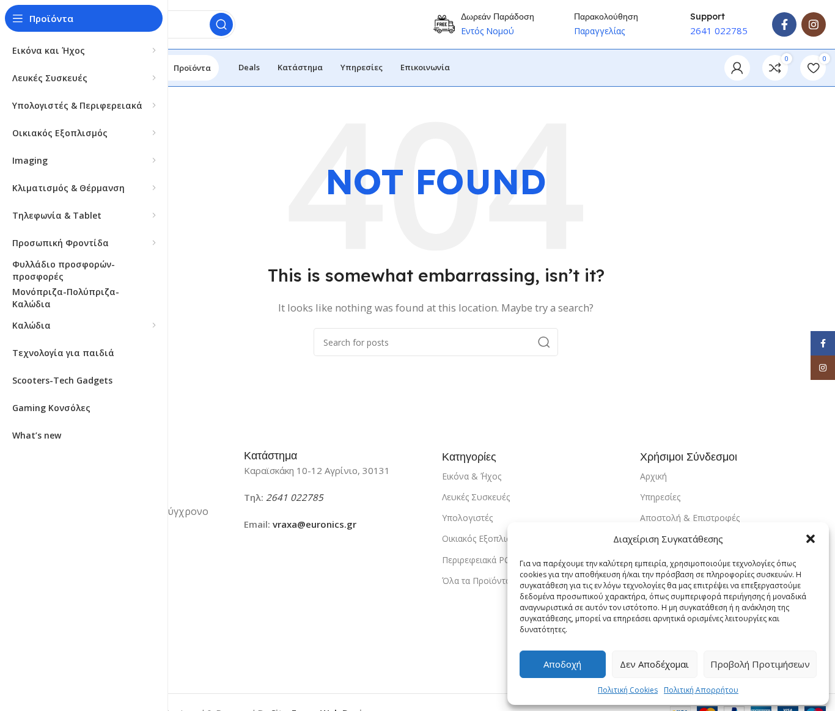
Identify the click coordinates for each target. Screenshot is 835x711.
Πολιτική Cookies (628, 690)
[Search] (221, 24)
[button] (810, 539)
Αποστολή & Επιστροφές (690, 517)
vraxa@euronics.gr (314, 524)
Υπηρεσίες (660, 497)
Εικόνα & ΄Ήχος (471, 476)
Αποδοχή (562, 664)
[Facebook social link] (784, 24)
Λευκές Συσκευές (476, 497)
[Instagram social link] (813, 24)
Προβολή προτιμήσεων (760, 664)
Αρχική (653, 476)
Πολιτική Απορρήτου (701, 690)
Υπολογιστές (467, 517)
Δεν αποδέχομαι (654, 664)
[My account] (737, 68)
